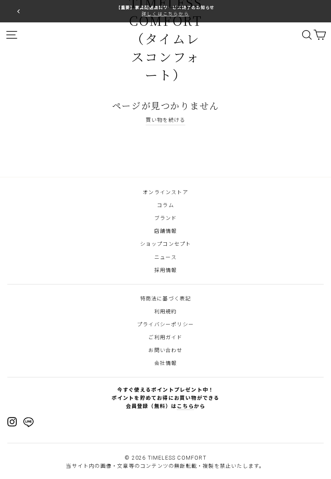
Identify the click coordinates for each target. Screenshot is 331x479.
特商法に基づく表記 (165, 299)
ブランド (165, 218)
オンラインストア (165, 192)
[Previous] (19, 11)
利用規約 (165, 312)
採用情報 (165, 270)
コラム (165, 205)
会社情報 (165, 363)
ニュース (165, 257)
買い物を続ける (165, 120)
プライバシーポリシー (165, 324)
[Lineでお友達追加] (28, 423)
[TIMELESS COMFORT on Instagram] (12, 421)
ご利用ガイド (165, 337)
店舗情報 (165, 231)
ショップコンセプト (165, 244)
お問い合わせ (165, 350)
